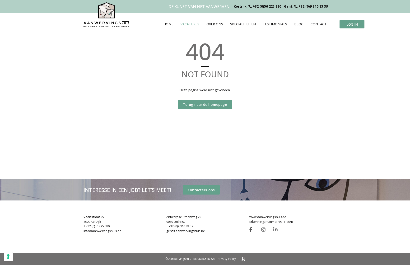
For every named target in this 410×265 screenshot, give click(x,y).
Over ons (214, 24)
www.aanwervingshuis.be (268, 217)
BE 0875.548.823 (204, 259)
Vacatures (190, 24)
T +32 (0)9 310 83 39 (179, 226)
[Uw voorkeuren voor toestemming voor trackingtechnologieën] (8, 256)
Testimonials (275, 24)
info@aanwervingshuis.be (102, 231)
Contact (318, 24)
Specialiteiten (243, 24)
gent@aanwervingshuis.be (185, 231)
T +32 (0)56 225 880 (97, 226)
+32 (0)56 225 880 (267, 6)
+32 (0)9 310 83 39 (313, 6)
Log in (352, 24)
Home (168, 24)
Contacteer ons (201, 189)
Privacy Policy (227, 259)
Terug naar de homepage (205, 104)
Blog (298, 24)
